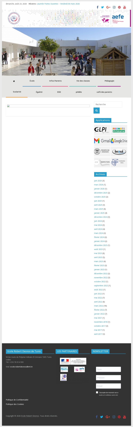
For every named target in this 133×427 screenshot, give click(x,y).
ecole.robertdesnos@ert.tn (21, 366)
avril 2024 (98, 229)
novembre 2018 (100, 322)
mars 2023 (98, 261)
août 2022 (98, 289)
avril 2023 (98, 257)
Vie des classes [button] (83, 81)
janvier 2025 (99, 213)
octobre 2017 (99, 326)
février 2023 (99, 265)
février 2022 (99, 310)
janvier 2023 (99, 269)
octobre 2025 (99, 197)
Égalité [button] (39, 92)
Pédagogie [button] (109, 81)
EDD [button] (59, 92)
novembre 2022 (100, 277)
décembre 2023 (100, 245)
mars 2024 (98, 233)
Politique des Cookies (15, 404)
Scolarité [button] (17, 91)
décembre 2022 (100, 273)
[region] (66, 51)
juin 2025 (98, 201)
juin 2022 (98, 293)
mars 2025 (98, 209)
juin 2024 (98, 221)
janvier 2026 (99, 188)
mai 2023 (98, 253)
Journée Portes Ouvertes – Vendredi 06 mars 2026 (58, 3)
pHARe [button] (79, 92)
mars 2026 (98, 184)
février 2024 (99, 237)
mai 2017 (98, 330)
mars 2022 (98, 305)
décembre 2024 (100, 217)
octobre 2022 (99, 281)
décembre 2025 (100, 192)
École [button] (32, 81)
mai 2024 (98, 225)
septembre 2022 (101, 285)
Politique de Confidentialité (17, 399)
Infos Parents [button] (55, 81)
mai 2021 (98, 318)
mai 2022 (98, 297)
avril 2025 (98, 205)
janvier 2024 (99, 241)
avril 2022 (98, 301)
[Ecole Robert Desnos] (66, 11)
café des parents (104, 92)
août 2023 (98, 249)
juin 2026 (98, 180)
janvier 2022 (99, 314)
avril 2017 (98, 334)
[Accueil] (13, 81)
